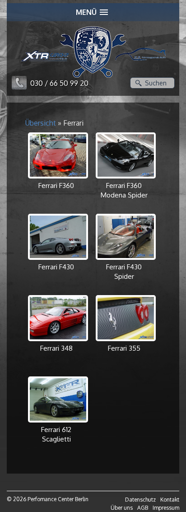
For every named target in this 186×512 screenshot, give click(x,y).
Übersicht (40, 122)
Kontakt (169, 499)
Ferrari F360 (56, 185)
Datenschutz (140, 499)
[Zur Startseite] (93, 56)
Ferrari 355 (124, 348)
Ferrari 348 (56, 348)
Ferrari (73, 122)
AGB (142, 507)
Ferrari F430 (56, 267)
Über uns (122, 507)
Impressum (166, 507)
